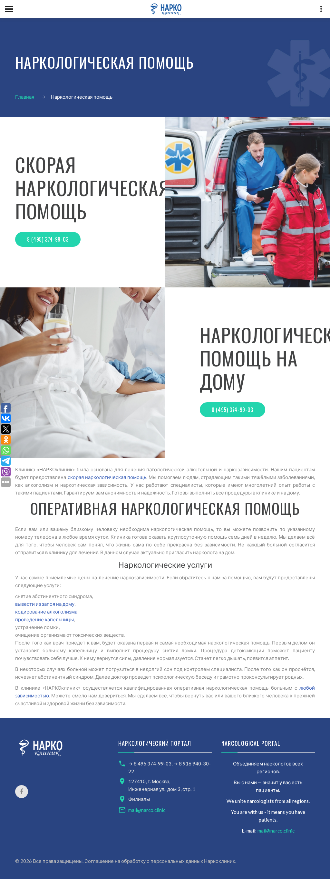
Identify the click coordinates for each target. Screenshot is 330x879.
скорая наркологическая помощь (107, 477)
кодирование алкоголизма (46, 611)
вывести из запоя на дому (44, 604)
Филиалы (139, 799)
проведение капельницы (44, 619)
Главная (24, 97)
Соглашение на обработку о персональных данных (143, 861)
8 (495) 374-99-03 (48, 239)
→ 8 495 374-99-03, (150, 763)
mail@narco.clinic (146, 810)
